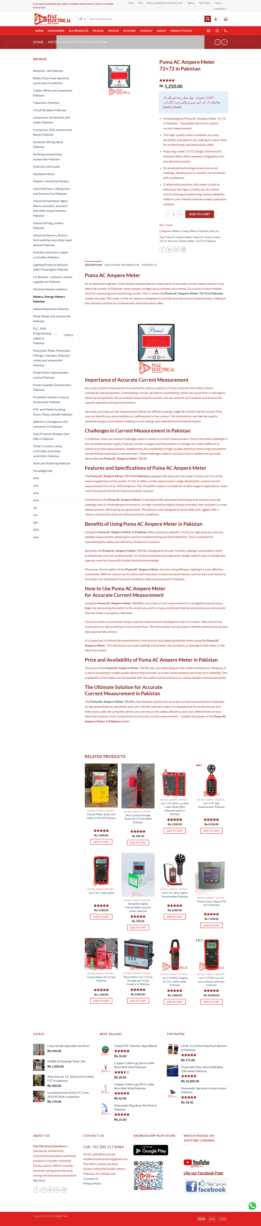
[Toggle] (56, 334)
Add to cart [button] (101, 842)
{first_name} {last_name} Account (165, 2)
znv (35, 515)
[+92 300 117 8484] (226, 30)
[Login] (216, 19)
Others (68, 335)
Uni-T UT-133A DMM (101, 893)
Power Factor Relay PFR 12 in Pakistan (211, 903)
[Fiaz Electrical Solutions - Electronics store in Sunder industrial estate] (52, 18)
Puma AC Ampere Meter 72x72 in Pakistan (192, 241)
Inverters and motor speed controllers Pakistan (50, 254)
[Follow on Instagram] (43, 1190)
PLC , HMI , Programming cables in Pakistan (42, 336)
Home (39, 30)
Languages (219, 8)
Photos (113, 30)
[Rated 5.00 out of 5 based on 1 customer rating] (193, 80)
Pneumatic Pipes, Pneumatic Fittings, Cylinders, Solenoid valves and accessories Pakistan (51, 358)
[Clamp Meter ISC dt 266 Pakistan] (101, 954)
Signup (191, 2)
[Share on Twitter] (169, 249)
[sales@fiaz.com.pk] (209, 30)
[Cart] (226, 19)
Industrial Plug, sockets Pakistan (48, 225)
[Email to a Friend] (176, 249)
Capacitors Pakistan (46, 102)
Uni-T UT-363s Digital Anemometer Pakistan (175, 894)
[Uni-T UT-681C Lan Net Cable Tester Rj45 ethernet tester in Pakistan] (174, 780)
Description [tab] (93, 264)
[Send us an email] (57, 1190)
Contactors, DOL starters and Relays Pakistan (52, 132)
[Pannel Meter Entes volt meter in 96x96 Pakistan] (101, 785)
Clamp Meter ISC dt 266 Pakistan (101, 978)
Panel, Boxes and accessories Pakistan (52, 318)
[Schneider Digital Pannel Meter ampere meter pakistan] (138, 875)
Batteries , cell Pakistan (48, 70)
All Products (78, 30)
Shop (131, 2)
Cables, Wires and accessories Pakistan (52, 92)
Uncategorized (42, 470)
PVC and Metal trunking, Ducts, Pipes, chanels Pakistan (52, 411)
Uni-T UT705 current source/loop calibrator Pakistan (211, 981)
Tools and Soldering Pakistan (52, 463)
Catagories (56, 30)
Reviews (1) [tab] (149, 264)
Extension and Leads (46, 166)
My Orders (205, 2)
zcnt (36, 485)
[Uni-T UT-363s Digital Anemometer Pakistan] (174, 869)
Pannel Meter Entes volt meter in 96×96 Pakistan (101, 816)
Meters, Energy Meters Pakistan (77, 42)
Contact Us (90, 1178)
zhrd (36, 500)
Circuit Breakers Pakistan (49, 110)
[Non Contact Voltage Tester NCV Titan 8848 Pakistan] (138, 786)
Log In (218, 2)
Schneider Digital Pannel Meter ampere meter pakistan (138, 907)
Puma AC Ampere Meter (178, 237)
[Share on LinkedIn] (183, 249)
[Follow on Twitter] (50, 1190)
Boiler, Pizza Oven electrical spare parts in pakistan (51, 80)
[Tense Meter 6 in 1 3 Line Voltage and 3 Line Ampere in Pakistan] (138, 954)
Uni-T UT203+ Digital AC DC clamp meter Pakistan (174, 981)
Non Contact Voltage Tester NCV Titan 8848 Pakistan (138, 819)
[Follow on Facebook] (36, 1190)
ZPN (36, 529)
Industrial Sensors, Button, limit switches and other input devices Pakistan (52, 240)
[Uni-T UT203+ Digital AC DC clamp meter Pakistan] (174, 954)
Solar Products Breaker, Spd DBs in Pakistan (51, 436)
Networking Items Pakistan (51, 309)
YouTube (129, 30)
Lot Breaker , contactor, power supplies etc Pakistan (52, 279)
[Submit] (207, 19)
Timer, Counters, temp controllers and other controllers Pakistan (47, 451)
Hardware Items (43, 174)
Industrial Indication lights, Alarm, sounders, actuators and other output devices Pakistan (50, 208)
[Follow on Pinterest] (64, 1190)
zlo (35, 507)
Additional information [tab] (122, 264)
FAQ (140, 2)
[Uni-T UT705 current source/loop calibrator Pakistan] (211, 954)
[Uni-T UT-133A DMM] (101, 869)
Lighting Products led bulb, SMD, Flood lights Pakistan (50, 267)
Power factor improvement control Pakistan (50, 375)
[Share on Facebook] (163, 249)
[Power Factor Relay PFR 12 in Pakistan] (211, 874)
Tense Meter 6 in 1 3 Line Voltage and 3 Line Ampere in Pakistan (137, 980)
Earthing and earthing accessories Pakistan (47, 156)
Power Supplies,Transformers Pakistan (52, 387)
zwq (35, 537)
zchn (36, 478)
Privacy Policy (181, 30)
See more (39, 1180)
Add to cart (199, 214)
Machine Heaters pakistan (50, 289)
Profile (98, 30)
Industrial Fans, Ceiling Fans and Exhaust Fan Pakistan (51, 191)
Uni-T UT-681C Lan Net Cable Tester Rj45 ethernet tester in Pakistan (175, 809)
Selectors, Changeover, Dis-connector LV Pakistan (51, 424)
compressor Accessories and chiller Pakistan (51, 119)
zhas (36, 493)
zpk (35, 522)
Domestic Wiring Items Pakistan (48, 144)
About (161, 30)
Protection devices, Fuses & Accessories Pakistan (51, 399)
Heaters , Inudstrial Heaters (51, 181)
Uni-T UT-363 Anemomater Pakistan (211, 805)
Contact (146, 30)
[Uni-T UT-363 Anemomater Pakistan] (211, 780)
